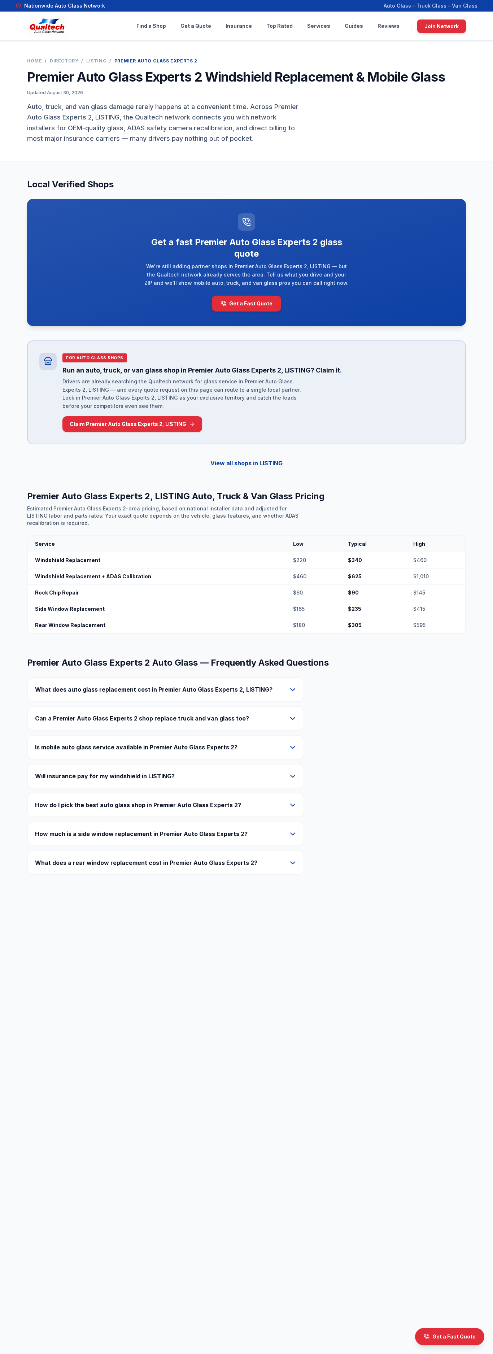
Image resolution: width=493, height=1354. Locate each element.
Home (34, 61)
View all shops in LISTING (246, 463)
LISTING (96, 61)
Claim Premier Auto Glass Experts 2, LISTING (128, 424)
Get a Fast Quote (250, 303)
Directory (64, 61)
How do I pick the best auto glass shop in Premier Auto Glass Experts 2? (138, 805)
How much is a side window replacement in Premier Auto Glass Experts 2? (141, 833)
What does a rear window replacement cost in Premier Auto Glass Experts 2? (146, 862)
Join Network (441, 26)
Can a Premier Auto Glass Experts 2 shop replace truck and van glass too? (142, 718)
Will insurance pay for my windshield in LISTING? (105, 776)
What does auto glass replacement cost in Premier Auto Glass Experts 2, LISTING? (153, 689)
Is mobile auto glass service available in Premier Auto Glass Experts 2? (136, 747)
